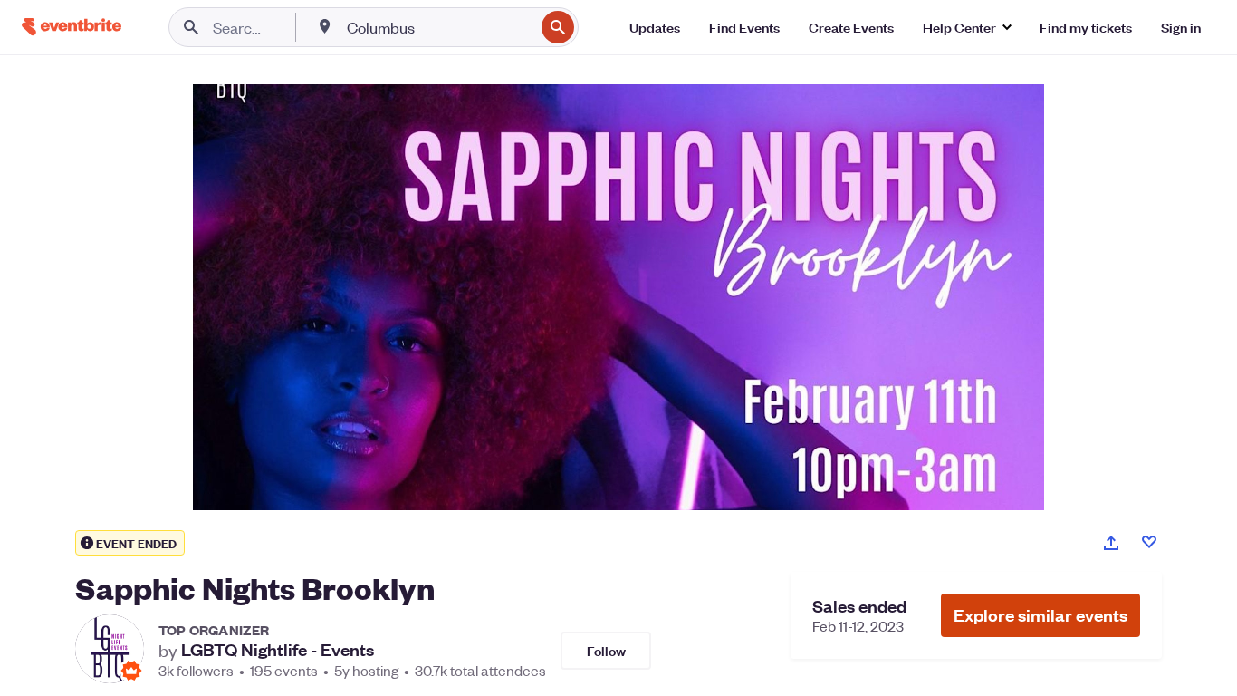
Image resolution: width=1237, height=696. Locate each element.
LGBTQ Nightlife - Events (277, 650)
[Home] (71, 27)
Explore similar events (1040, 615)
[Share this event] (1111, 543)
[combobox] (439, 27)
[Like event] (1149, 542)
